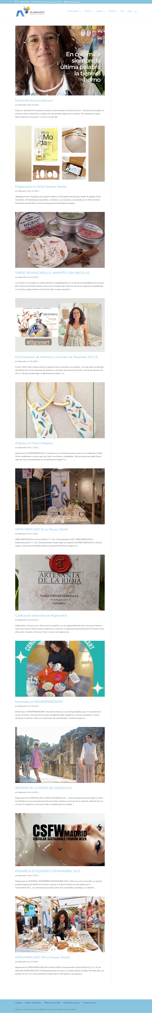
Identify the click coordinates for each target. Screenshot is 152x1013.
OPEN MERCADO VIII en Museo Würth (42, 957)
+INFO (122, 11)
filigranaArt (22, 105)
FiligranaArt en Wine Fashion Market (41, 187)
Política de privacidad (52, 1003)
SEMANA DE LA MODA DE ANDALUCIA (43, 788)
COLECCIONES (73, 11)
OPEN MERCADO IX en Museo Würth (41, 529)
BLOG (130, 11)
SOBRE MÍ (112, 11)
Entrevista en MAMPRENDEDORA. (39, 702)
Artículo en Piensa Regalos (34, 443)
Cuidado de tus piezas (71, 1003)
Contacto (18, 1003)
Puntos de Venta (89, 1003)
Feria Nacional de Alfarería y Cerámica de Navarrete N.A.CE (56, 357)
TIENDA (87, 11)
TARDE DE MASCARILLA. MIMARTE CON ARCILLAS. (52, 273)
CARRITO (99, 11)
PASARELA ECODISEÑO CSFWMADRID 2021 (47, 871)
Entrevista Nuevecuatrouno (34, 100)
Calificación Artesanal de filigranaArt (41, 615)
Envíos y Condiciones (33, 1003)
